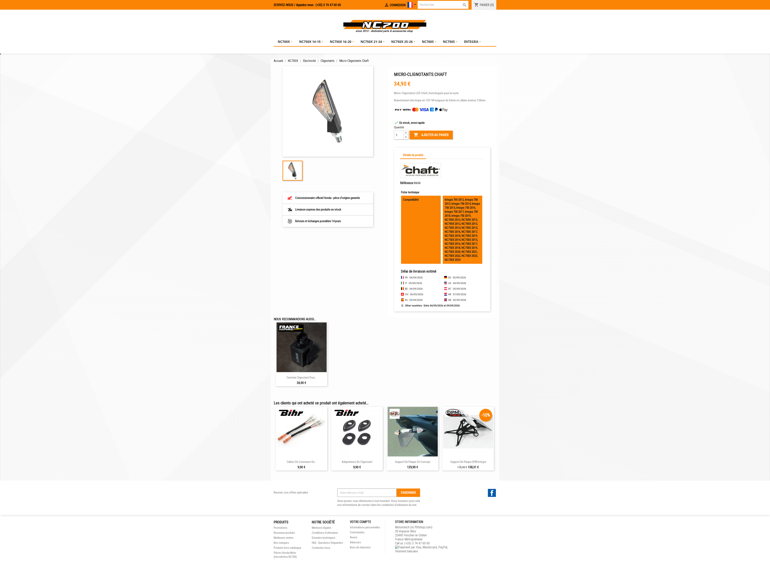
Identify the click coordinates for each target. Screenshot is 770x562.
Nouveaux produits (284, 532)
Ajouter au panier (431, 134)
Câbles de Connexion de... (301, 462)
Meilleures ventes (284, 537)
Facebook (492, 493)
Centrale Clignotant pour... (301, 377)
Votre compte (360, 522)
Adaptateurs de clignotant (357, 462)
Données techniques (323, 537)
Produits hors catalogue (287, 547)
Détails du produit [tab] (413, 155)
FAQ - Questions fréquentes (327, 542)
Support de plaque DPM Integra (468, 462)
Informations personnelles (365, 527)
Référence (406, 183)
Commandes (357, 532)
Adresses (355, 542)
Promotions (280, 527)
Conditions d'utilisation (325, 532)
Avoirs (353, 537)
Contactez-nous (321, 547)
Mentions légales (321, 527)
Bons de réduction (360, 547)
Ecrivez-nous (283, 5)
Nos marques (281, 542)
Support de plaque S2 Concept (412, 462)
